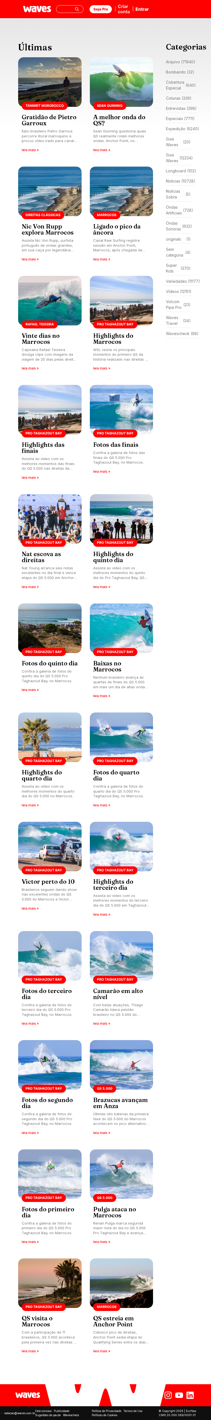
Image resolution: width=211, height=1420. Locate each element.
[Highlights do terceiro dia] (121, 871)
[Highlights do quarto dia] (50, 761)
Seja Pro (100, 9)
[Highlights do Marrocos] (121, 325)
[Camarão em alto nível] (121, 980)
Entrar (142, 9)
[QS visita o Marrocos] (50, 1307)
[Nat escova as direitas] (50, 543)
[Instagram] (168, 1395)
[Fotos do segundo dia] (50, 1089)
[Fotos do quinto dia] (50, 652)
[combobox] (70, 9)
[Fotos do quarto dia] (121, 761)
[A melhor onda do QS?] (121, 106)
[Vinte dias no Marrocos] (50, 325)
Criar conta (124, 9)
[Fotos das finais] (121, 434)
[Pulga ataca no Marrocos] (121, 1198)
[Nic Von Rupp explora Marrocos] (50, 216)
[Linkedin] (190, 1395)
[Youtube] (179, 1395)
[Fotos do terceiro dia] (50, 980)
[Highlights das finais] (50, 434)
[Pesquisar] (76, 9)
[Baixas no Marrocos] (121, 652)
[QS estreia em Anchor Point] (121, 1307)
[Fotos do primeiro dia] (50, 1198)
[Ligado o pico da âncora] (121, 216)
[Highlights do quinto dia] (121, 543)
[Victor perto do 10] (50, 871)
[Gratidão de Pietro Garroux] (50, 106)
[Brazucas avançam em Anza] (121, 1089)
